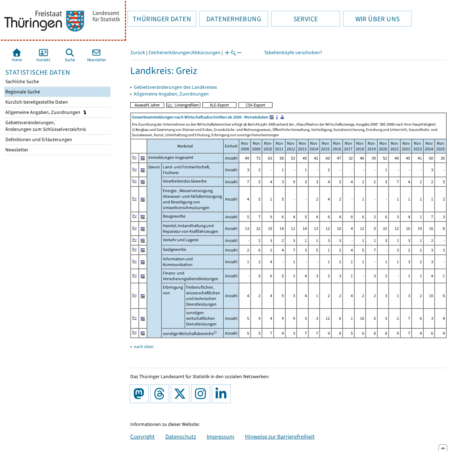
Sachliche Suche (21, 81)
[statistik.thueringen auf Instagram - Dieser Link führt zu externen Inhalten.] (202, 394)
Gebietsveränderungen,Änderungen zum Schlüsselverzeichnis (45, 126)
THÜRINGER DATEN (159, 18)
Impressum (220, 436)
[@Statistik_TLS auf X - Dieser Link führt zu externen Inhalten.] (181, 394)
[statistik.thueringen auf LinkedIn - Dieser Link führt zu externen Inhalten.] (222, 394)
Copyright (142, 436)
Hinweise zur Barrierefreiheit (280, 436)
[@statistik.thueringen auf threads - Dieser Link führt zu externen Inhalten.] (161, 394)
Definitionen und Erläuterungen (38, 139)
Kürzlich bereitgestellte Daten (36, 102)
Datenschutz (180, 436)
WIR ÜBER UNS (371, 18)
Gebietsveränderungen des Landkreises (175, 87)
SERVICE (294, 18)
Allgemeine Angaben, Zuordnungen (43, 112)
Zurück (137, 52)
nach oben (144, 346)
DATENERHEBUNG (230, 18)
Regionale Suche (22, 91)
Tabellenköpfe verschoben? (293, 52)
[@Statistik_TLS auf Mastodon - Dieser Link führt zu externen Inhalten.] (140, 394)
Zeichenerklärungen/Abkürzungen (184, 52)
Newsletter (16, 149)
